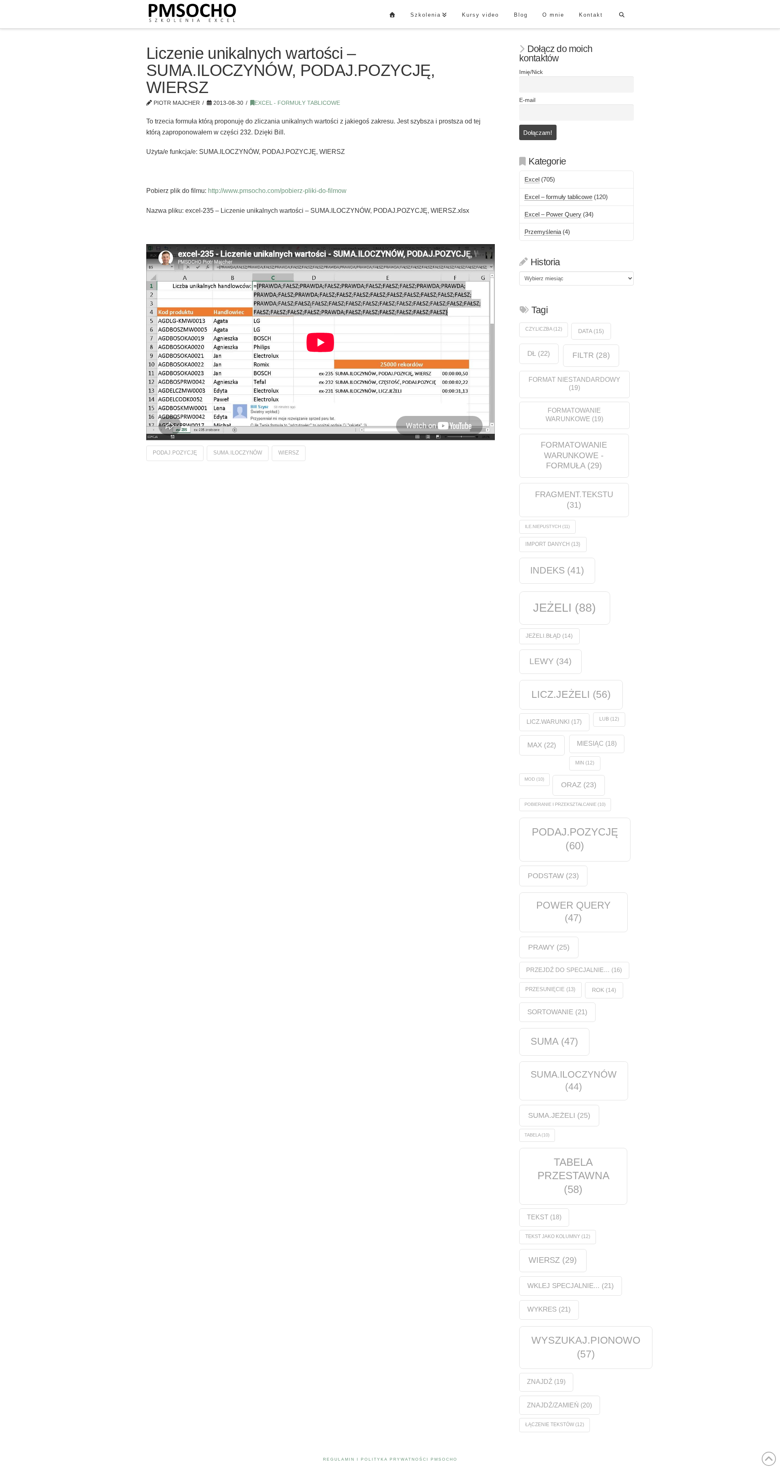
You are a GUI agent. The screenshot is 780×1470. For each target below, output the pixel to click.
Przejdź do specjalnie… (574, 970)
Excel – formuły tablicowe (558, 196)
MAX (541, 745)
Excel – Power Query (552, 214)
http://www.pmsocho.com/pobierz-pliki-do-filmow (277, 190)
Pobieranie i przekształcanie (565, 804)
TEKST (544, 1217)
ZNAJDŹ (546, 1381)
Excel (532, 179)
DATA (591, 331)
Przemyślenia (542, 231)
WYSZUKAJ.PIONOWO (585, 1346)
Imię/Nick (531, 72)
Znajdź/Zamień (559, 1405)
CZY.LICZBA (543, 329)
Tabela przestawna (573, 1175)
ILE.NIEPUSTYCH (547, 526)
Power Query (573, 911)
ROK (604, 990)
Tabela (537, 1134)
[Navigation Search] (622, 14)
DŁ (538, 353)
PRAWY (549, 947)
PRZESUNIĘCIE (550, 989)
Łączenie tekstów (554, 1424)
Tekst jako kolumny (557, 1236)
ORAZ (578, 785)
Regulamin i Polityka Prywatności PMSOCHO (390, 1459)
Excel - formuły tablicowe (297, 103)
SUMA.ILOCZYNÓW (237, 453)
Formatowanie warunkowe (574, 414)
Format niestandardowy (574, 384)
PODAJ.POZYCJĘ (175, 453)
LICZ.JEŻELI (571, 694)
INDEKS (557, 570)
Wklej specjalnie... (570, 1286)
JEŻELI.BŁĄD (549, 636)
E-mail (527, 100)
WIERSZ (288, 453)
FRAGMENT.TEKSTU (574, 499)
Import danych (552, 544)
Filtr (591, 355)
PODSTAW (553, 876)
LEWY (550, 661)
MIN (584, 763)
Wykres (549, 1309)
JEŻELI (564, 607)
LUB (609, 719)
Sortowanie (557, 1012)
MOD (534, 779)
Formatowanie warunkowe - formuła (574, 455)
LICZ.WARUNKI (554, 721)
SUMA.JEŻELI (559, 1115)
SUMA (554, 1041)
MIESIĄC (597, 743)
